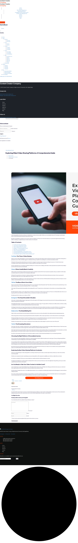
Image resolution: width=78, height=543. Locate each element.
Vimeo (13, 269)
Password (13, 131)
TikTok (13, 282)
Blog (20, 18)
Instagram (14, 297)
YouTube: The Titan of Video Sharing (20, 244)
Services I (8, 40)
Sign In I (8, 57)
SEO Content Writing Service (22, 10)
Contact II (8, 48)
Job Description (9, 54)
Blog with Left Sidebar (8, 73)
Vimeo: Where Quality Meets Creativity (20, 245)
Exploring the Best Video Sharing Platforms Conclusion (23, 252)
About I (8, 43)
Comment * (30, 410)
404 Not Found (9, 56)
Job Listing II (9, 52)
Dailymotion (14, 311)
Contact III (8, 49)
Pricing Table (7, 63)
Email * (28, 415)
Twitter (13, 380)
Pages (3, 38)
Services (6, 39)
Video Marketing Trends (10, 150)
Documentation (5, 74)
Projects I (6, 65)
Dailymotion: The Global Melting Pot (20, 249)
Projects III (6, 67)
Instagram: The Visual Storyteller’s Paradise (21, 248)
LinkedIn (20, 380)
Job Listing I (9, 51)
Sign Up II (8, 60)
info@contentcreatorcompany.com (6, 94)
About (6, 42)
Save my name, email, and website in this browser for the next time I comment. (25, 418)
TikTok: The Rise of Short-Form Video (20, 247)
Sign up (9, 138)
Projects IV (6, 68)
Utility (5, 55)
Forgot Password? (3, 136)
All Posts (13, 389)
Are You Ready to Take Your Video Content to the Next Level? (24, 253)
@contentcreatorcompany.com (10, 95)
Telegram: (2, 95)
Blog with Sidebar (7, 72)
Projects (3, 64)
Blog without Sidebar (8, 71)
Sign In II (8, 58)
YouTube (13, 256)
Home (3, 37)
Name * (28, 413)
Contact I (8, 47)
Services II (8, 41)
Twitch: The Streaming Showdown (19, 250)
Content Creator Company (13, 157)
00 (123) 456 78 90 (8, 76)
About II (8, 44)
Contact (2, 22)
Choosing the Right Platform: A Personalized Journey (22, 251)
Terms (8, 62)
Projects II (6, 66)
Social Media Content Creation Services (21, 12)
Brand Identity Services (22, 11)
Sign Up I (8, 59)
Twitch (13, 324)
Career (6, 50)
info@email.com (2, 76)
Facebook (16, 380)
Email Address (13, 458)
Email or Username (14, 128)
